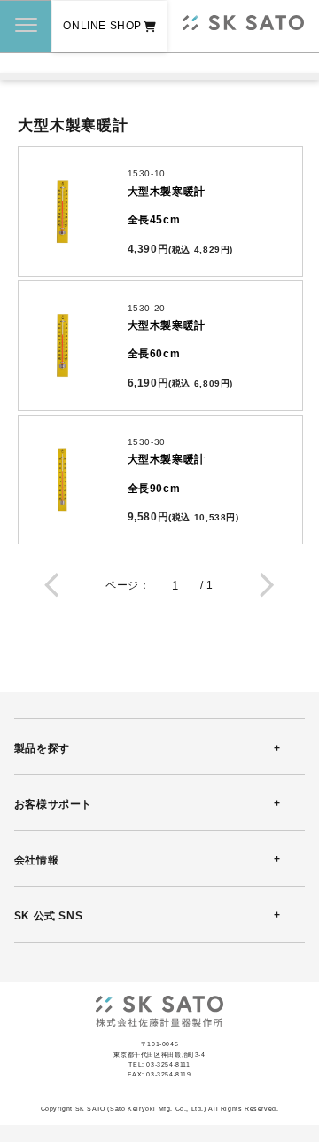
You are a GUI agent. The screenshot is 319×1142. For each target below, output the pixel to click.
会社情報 (36, 860)
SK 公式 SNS (48, 916)
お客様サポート (53, 804)
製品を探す (42, 748)
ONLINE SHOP (102, 26)
